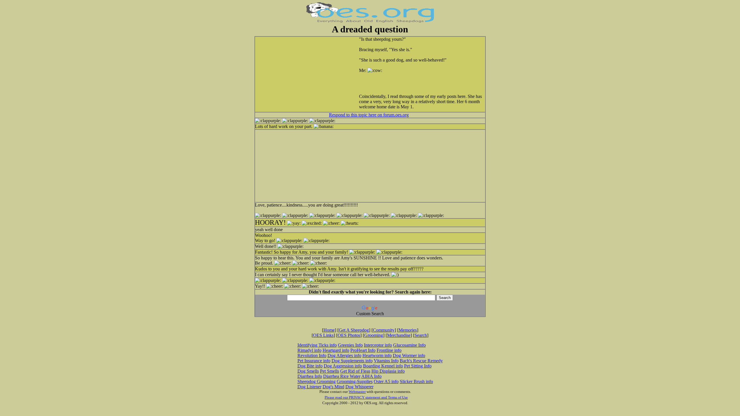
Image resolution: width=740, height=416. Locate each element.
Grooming (373, 335)
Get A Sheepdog (354, 330)
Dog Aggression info (343, 365)
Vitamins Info (386, 360)
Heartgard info (336, 350)
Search (421, 335)
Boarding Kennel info (383, 365)
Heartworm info (377, 355)
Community (384, 330)
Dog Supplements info (352, 360)
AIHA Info (371, 376)
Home (329, 330)
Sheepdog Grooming (316, 381)
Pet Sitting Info (418, 365)
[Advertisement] (312, 74)
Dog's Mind (333, 386)
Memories (408, 330)
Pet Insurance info (313, 360)
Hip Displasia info (388, 371)
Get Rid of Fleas (355, 371)
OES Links (323, 335)
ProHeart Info (362, 350)
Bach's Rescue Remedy (421, 360)
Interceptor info (378, 345)
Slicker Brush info (416, 381)
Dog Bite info (310, 365)
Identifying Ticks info (317, 345)
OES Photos (349, 335)
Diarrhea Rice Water (341, 376)
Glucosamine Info (409, 345)
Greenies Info (350, 345)
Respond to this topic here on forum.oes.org (369, 114)
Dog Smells (308, 371)
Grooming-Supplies (355, 381)
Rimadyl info (309, 350)
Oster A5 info (386, 381)
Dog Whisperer (359, 386)
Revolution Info (311, 355)
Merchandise (398, 335)
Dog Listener (309, 386)
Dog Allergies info (344, 355)
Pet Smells (329, 371)
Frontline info (389, 350)
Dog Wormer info (409, 355)
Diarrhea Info (309, 376)
